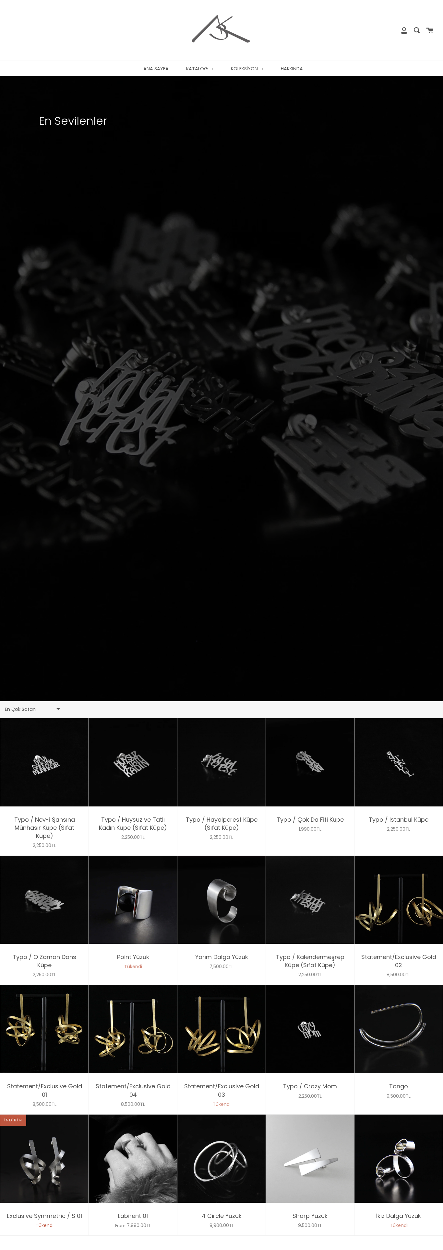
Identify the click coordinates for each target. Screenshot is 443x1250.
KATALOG (197, 68)
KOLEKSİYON (245, 68)
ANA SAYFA (156, 68)
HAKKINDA (292, 68)
